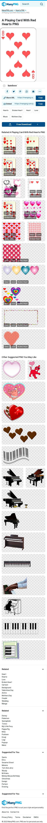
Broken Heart (17, 110)
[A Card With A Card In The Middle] (11, 210)
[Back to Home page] (10, 4)
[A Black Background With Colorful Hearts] (23, 317)
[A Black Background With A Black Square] (23, 607)
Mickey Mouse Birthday (11, 776)
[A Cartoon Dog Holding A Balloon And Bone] (36, 370)
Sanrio (4, 757)
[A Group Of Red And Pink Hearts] (13, 231)
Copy (40, 98)
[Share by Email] (33, 91)
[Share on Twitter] (13, 91)
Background (6, 688)
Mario (4, 745)
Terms (17, 817)
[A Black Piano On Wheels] (23, 521)
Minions (5, 765)
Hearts (5, 110)
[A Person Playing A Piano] (23, 585)
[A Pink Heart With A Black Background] (13, 370)
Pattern (5, 784)
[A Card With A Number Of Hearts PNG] (12, 145)
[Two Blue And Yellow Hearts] (23, 270)
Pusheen (5, 734)
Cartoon (5, 685)
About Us (5, 812)
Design (4, 781)
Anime (4, 693)
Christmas (6, 779)
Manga (4, 704)
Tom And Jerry (7, 768)
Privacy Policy (7, 817)
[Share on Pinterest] (20, 91)
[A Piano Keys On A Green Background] (23, 650)
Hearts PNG (20, 10)
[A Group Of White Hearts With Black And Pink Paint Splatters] (13, 188)
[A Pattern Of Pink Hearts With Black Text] (23, 253)
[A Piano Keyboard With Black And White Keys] (23, 564)
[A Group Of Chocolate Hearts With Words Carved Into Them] (23, 434)
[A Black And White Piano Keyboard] (23, 456)
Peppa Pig (6, 729)
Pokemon (5, 718)
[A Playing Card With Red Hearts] (35, 145)
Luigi (3, 740)
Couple (4, 698)
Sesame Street (8, 762)
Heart (28, 110)
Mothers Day (17, 117)
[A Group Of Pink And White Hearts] (34, 210)
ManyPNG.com (7, 10)
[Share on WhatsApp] (26, 91)
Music (5, 117)
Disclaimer (27, 817)
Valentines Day (7, 690)
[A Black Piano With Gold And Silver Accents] (23, 499)
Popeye (5, 743)
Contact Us (14, 812)
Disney (4, 716)
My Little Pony (7, 726)
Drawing (5, 787)
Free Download (24, 124)
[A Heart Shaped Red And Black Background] (23, 339)
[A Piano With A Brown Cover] (35, 478)
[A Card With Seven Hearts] (12, 167)
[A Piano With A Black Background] (12, 478)
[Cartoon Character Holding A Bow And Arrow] (23, 391)
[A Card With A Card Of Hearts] (35, 167)
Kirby (4, 732)
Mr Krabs (5, 773)
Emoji (4, 737)
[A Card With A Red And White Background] (36, 188)
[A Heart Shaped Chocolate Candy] (23, 413)
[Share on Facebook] (7, 91)
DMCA (36, 817)
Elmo (4, 760)
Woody (4, 771)
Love (36, 110)
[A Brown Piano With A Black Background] (23, 542)
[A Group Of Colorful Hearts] (23, 296)
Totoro (4, 724)
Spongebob (6, 721)
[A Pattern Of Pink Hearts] (36, 231)
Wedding (5, 701)
